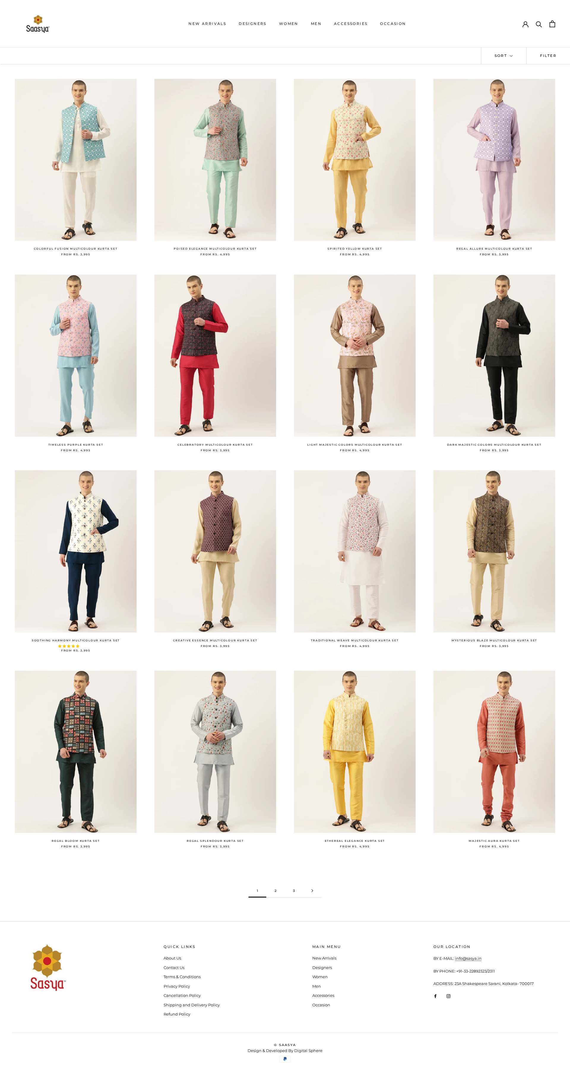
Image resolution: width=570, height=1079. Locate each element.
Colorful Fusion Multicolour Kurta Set (76, 248)
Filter (548, 55)
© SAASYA (285, 1045)
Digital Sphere (308, 1050)
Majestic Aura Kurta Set (494, 840)
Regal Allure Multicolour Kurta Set (494, 248)
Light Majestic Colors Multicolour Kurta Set (354, 444)
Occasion (393, 23)
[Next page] (312, 891)
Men (316, 23)
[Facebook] (435, 996)
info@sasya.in (468, 958)
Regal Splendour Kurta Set (215, 840)
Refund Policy (177, 1014)
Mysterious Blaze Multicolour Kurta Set (494, 640)
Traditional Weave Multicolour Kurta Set (354, 640)
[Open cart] (552, 23)
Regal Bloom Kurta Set (76, 840)
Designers (253, 23)
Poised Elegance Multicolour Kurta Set (215, 248)
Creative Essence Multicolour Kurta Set (215, 640)
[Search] (539, 24)
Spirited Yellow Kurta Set (354, 248)
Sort (502, 55)
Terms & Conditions (182, 976)
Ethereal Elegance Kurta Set (355, 840)
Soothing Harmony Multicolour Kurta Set (76, 640)
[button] (69, 646)
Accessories (351, 23)
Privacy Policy (177, 986)
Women (288, 23)
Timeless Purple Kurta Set (75, 444)
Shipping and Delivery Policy (192, 1005)
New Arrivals (207, 23)
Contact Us (174, 967)
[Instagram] (448, 996)
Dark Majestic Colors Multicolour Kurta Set (494, 444)
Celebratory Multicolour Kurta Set (215, 444)
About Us (172, 958)
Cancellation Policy (182, 995)
